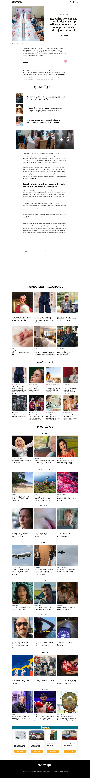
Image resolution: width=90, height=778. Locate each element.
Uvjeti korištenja (32, 771)
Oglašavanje (56, 771)
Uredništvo (39, 771)
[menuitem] (74, 2)
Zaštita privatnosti (47, 771)
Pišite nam (24, 771)
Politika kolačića (64, 771)
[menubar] (74, 2)
